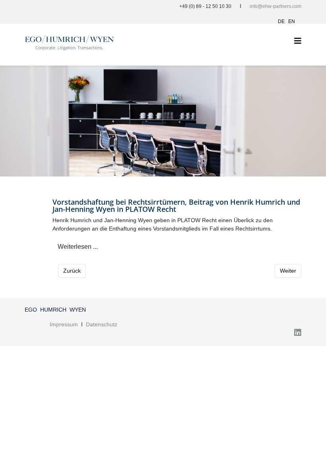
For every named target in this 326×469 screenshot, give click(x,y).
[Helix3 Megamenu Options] (297, 41)
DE (281, 21)
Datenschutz (101, 324)
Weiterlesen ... (78, 246)
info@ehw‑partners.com (275, 6)
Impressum (64, 324)
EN (291, 21)
